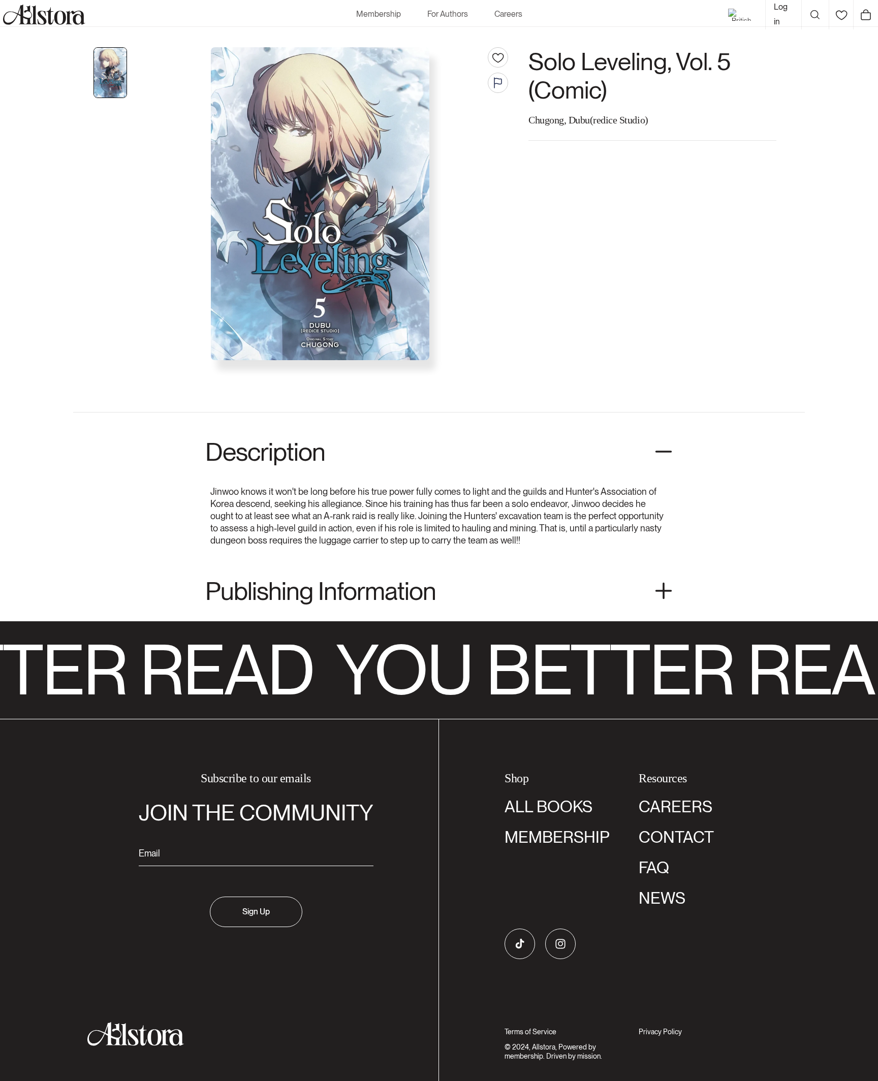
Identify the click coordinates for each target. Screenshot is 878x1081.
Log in (781, 14)
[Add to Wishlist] (498, 57)
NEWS (662, 898)
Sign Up (256, 911)
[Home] (42, 15)
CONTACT (676, 837)
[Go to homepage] (249, 1034)
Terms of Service (530, 1032)
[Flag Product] (498, 83)
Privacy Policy (660, 1032)
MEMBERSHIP (557, 837)
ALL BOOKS (548, 806)
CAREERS (675, 806)
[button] (815, 14)
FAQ (654, 867)
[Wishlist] (841, 14)
